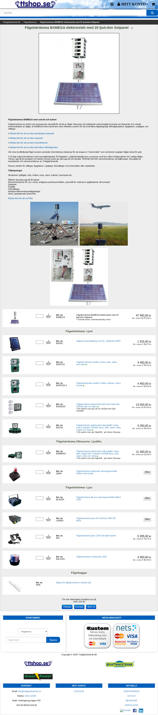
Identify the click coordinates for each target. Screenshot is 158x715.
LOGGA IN (79, 691)
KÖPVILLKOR (131, 705)
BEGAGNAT (131, 700)
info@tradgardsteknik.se (29, 691)
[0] (153, 4)
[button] (132, 4)
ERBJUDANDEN (132, 691)
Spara (53, 639)
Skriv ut (91, 607)
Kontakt (79, 607)
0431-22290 (30, 696)
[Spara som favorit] (131, 27)
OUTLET (131, 696)
